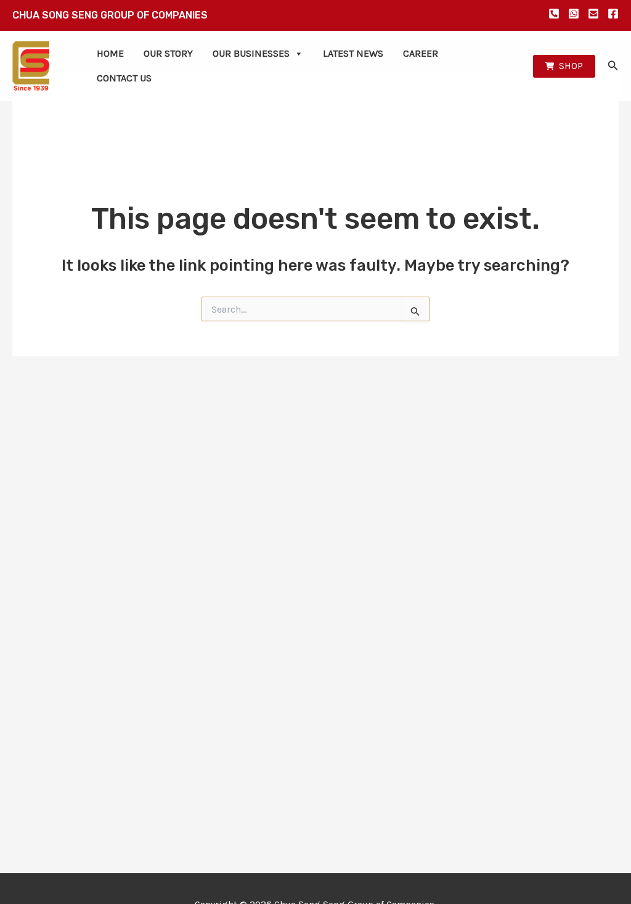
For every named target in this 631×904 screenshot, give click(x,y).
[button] (564, 66)
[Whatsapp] (573, 13)
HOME (110, 53)
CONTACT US (124, 78)
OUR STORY (168, 53)
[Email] (593, 13)
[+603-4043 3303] (554, 13)
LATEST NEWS (353, 53)
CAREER (420, 53)
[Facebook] (613, 13)
